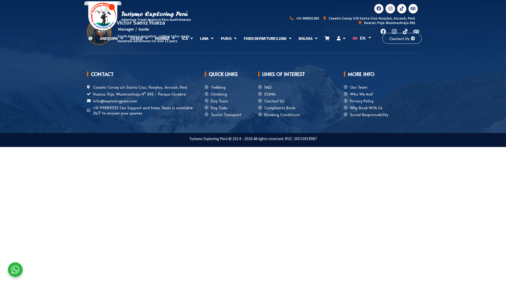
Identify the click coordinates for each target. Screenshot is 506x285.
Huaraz (162, 38)
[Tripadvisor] (413, 8)
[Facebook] (378, 8)
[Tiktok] (401, 8)
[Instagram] (390, 8)
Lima (204, 38)
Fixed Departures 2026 (265, 38)
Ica (185, 38)
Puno (226, 38)
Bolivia (305, 38)
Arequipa (109, 38)
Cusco (136, 38)
